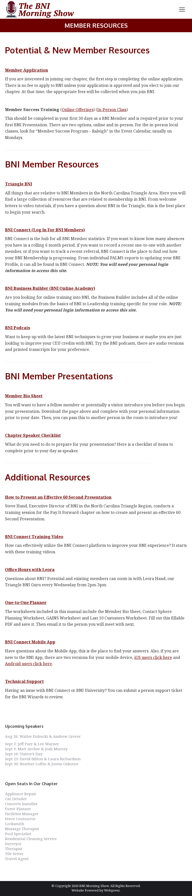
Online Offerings (78, 109)
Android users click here (28, 663)
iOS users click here (153, 657)
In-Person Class (111, 109)
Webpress (112, 890)
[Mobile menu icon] (182, 9)
